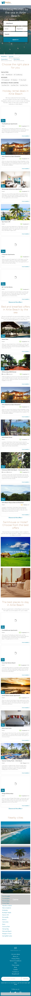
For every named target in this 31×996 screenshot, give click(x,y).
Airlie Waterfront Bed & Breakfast (11, 156)
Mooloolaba (5, 923)
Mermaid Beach (6, 954)
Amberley (5, 933)
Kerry (3, 947)
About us (15, 979)
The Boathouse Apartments (9, 124)
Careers (15, 992)
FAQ (15, 985)
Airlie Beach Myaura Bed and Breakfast (13, 502)
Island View (5, 339)
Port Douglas (6, 919)
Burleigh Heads (6, 935)
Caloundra (5, 944)
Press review (15, 988)
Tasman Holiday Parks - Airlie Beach (12, 761)
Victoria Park (6, 949)
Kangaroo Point (6, 956)
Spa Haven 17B (6, 221)
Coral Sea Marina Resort (8, 663)
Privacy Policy (15, 981)
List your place (15, 977)
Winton (4, 942)
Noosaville (5, 940)
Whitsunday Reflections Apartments (12, 189)
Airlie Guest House (7, 437)
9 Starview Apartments (8, 254)
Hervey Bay (5, 951)
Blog (15, 990)
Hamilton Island (7, 928)
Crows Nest (5, 926)
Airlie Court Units (6, 728)
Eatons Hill (5, 937)
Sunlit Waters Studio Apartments (11, 695)
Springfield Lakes (7, 958)
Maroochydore (6, 930)
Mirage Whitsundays (7, 793)
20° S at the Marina (7, 287)
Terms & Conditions (15, 983)
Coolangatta (6, 921)
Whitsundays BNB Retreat (9, 372)
